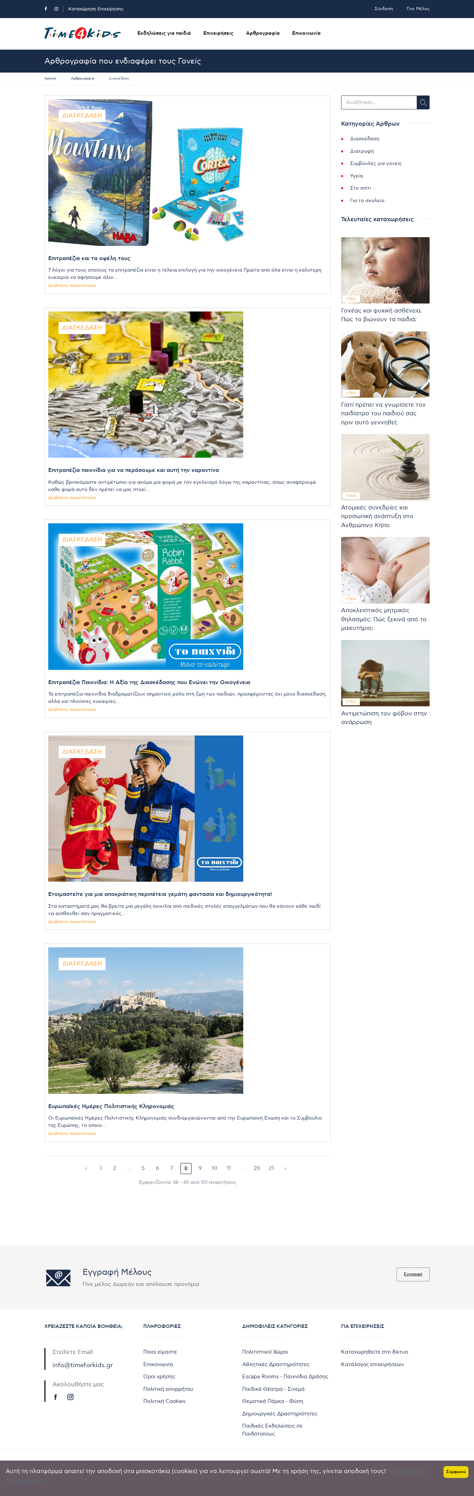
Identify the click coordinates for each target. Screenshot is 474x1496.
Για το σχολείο (367, 200)
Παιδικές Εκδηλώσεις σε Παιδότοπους (272, 1430)
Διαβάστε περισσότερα (72, 285)
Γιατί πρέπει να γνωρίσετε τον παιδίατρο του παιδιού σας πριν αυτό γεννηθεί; (383, 413)
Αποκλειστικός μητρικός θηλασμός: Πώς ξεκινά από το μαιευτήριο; (383, 619)
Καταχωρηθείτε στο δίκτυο (374, 1352)
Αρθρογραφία (263, 33)
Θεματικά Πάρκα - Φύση (272, 1401)
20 (257, 1168)
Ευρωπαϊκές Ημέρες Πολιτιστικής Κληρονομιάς (111, 1106)
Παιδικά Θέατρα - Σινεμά (273, 1389)
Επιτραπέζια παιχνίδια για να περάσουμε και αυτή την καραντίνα (133, 470)
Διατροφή (362, 151)
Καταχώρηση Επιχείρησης (96, 9)
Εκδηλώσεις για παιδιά (164, 33)
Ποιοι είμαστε (160, 1352)
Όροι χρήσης (159, 1376)
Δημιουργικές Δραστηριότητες (280, 1414)
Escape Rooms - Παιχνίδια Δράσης (285, 1376)
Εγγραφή (413, 1274)
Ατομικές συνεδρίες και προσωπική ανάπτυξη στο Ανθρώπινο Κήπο (377, 516)
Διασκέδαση (82, 115)
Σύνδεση (384, 8)
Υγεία (356, 176)
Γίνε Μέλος (418, 8)
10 (214, 1168)
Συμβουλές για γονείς (376, 163)
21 (271, 1168)
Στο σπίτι (360, 188)
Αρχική (50, 78)
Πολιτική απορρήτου (168, 1389)
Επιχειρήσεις (218, 33)
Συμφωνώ (456, 1471)
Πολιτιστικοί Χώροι (265, 1352)
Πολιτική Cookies (164, 1401)
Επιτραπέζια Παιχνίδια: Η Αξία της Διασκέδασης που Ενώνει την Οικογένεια (149, 682)
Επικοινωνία (306, 33)
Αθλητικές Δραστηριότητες (276, 1364)
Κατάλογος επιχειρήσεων (372, 1364)
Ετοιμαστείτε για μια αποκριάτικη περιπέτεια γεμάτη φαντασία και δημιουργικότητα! (160, 894)
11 (229, 1168)
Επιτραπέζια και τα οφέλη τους (89, 258)
